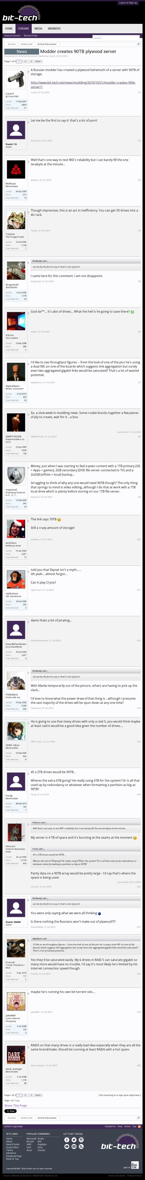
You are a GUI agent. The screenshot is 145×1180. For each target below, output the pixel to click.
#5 (139, 281)
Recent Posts (30, 35)
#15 (139, 794)
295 (24, 605)
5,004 (24, 706)
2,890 (24, 105)
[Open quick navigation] (138, 44)
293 (24, 504)
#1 (139, 92)
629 (24, 397)
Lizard (52, 56)
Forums (23, 28)
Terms (9, 1150)
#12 (139, 640)
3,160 (24, 245)
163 (24, 807)
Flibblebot (12, 694)
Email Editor (12, 1147)
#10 (139, 539)
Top (134, 1126)
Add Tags (15, 1100)
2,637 (24, 655)
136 (24, 1030)
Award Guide (12, 1144)
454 (24, 756)
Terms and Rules (117, 1176)
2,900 (24, 450)
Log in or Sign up (128, 3)
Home (9, 28)
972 (24, 195)
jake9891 (11, 1015)
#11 (139, 590)
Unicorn (10, 846)
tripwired (11, 489)
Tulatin (10, 234)
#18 (139, 974)
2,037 (24, 554)
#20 (139, 1065)
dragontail (12, 284)
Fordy (9, 795)
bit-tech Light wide (13, 1126)
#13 (139, 708)
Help (120, 1126)
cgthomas (12, 593)
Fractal (10, 962)
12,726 (23, 860)
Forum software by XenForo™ (30, 1176)
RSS (139, 1126)
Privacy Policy (134, 1176)
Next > (38, 61)
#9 (139, 497)
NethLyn (11, 183)
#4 (139, 230)
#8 (139, 436)
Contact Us (110, 1126)
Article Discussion (28, 56)
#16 (139, 887)
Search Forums (12, 35)
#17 (139, 927)
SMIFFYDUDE (14, 436)
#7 (139, 382)
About (9, 1141)
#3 (139, 180)
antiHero (11, 543)
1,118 (24, 1080)
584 (24, 347)
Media (38, 28)
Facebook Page (14, 1156)
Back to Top (12, 1159)
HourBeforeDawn (16, 644)
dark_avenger (14, 1069)
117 (24, 976)
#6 (139, 332)
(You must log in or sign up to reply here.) (120, 1095)
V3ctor (10, 335)
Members (54, 28)
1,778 (24, 296)
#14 (139, 742)
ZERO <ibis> (13, 745)
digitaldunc (13, 386)
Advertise (11, 1153)
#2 (139, 141)
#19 (139, 1012)
